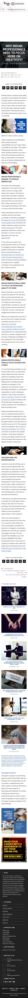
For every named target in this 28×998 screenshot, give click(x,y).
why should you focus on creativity (14, 764)
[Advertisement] (14, 27)
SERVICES (11, 988)
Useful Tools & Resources (9, 943)
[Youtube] (14, 982)
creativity (6, 755)
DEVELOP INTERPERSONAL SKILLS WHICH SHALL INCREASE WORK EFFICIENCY (13, 326)
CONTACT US (14, 990)
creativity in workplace (14, 755)
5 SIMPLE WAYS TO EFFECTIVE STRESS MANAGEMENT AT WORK (14, 718)
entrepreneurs (10, 228)
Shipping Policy (6, 938)
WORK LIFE (6, 75)
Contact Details (6, 932)
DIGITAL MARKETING (7, 914)
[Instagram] (7, 982)
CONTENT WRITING (7, 908)
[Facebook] (5, 982)
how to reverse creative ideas (19, 758)
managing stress (5, 763)
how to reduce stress (6, 758)
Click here (5, 950)
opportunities (12, 763)
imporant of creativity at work (8, 760)
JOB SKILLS (18, 760)
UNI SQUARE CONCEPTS (10, 73)
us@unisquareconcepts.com (13, 975)
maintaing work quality (18, 761)
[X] (3, 982)
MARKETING (5, 920)
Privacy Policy (6, 934)
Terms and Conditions (8, 942)
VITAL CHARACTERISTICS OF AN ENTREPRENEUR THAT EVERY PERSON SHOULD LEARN (14, 663)
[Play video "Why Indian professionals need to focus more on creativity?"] (14, 126)
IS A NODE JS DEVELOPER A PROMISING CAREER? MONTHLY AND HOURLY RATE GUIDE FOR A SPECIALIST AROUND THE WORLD (14, 747)
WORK (17, 988)
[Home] (1, 63)
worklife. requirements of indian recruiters (11, 766)
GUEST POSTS (6, 917)
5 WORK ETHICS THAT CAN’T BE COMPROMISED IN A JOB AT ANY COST (14, 635)
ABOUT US (5, 988)
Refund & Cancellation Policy (9, 936)
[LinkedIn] (9, 982)
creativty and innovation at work (18, 757)
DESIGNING (5, 911)
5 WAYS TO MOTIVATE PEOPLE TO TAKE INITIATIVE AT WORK (13, 397)
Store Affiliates (6, 940)
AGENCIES (5, 905)
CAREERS (22, 988)
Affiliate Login (6, 930)
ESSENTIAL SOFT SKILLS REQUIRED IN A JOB (14, 607)
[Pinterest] (11, 982)
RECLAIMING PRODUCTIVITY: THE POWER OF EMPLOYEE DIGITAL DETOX (14, 691)
